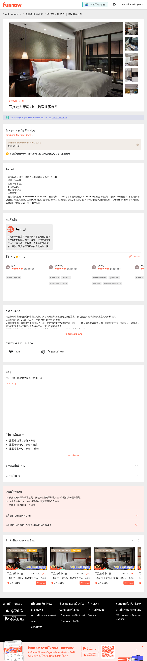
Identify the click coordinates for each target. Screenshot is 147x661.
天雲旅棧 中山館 (34, 14)
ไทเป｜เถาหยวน (12, 14)
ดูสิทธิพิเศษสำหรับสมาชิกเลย (18, 134)
